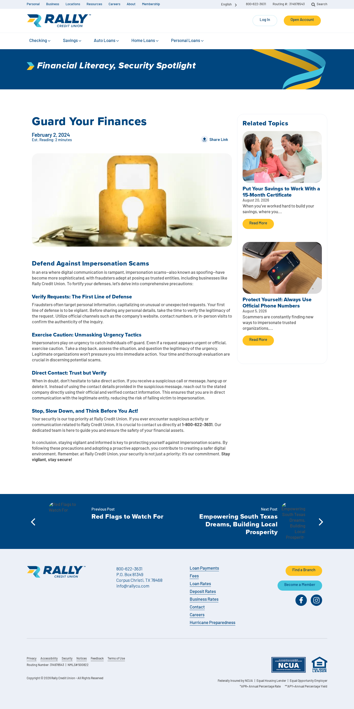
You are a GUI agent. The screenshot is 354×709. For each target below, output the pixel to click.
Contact (197, 607)
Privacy (32, 658)
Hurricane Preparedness (212, 623)
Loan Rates (200, 584)
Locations (73, 4)
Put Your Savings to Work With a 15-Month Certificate (281, 192)
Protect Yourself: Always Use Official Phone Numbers (277, 303)
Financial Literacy (75, 66)
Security (67, 658)
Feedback (97, 658)
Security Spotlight (157, 66)
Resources (94, 4)
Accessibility (49, 658)
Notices (81, 658)
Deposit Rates (203, 592)
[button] (40, 41)
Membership (151, 4)
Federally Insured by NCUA (235, 681)
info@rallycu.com (132, 585)
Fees (194, 576)
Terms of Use (116, 658)
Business (52, 4)
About (131, 4)
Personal (33, 4)
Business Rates (204, 599)
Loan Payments (204, 568)
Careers (114, 4)
